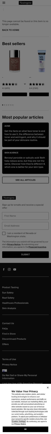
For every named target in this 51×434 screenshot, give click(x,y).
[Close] (48, 388)
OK (25, 429)
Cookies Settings (18, 421)
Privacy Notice (20, 424)
